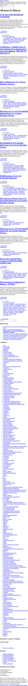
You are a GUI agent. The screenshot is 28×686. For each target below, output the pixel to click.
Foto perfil (5, 467)
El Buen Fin (6, 457)
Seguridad (5, 592)
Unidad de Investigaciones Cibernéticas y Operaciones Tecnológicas (13, 625)
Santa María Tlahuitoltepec (9, 588)
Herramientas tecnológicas (9, 473)
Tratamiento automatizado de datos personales (14, 619)
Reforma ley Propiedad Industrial (11, 106)
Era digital (5, 459)
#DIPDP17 (6, 351)
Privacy (5, 551)
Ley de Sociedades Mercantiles (10, 506)
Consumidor (6, 407)
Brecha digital (6, 374)
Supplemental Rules (8, 598)
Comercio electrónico (8, 391)
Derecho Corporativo (8, 659)
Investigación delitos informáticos (11, 497)
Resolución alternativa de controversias (12, 581)
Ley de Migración (7, 501)
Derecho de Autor (16, 38)
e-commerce (6, 456)
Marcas (24, 39)
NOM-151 (5, 539)
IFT (4, 477)
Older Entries (4, 319)
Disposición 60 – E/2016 (9, 453)
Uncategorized (6, 623)
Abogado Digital (7, 352)
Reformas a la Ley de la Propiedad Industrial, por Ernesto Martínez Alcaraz (14, 231)
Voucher (5, 633)
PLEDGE (5, 546)
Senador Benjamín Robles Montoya (12, 595)
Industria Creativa (18, 73)
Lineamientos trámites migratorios (11, 512)
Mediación (5, 520)
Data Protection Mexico (9, 421)
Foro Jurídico (6, 466)
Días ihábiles (6, 445)
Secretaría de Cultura (8, 589)
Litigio (4, 662)
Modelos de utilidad (8, 529)
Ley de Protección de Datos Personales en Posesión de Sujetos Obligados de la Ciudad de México (14, 504)
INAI (4, 480)
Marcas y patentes (7, 519)
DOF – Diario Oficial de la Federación (12, 329)
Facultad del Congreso (8, 463)
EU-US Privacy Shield (8, 460)
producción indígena (8, 554)
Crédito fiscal (6, 415)
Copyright (24, 273)
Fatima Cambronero (9, 36)
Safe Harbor (6, 585)
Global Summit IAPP (8, 468)
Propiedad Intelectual (8, 655)
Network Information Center (10, 534)
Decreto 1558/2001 (8, 424)
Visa (4, 630)
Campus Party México (20, 304)
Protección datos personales (10, 564)
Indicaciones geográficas (9, 483)
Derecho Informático (8, 432)
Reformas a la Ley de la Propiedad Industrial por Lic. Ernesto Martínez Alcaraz (14, 113)
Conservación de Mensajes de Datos (12, 403)
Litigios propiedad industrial (10, 515)
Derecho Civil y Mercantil (9, 661)
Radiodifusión (6, 570)
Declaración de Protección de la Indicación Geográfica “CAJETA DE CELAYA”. (13, 338)
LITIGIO (5, 513)
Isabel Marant (6, 498)
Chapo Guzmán (7, 384)
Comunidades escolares (9, 397)
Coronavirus (6, 412)
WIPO (16, 171)
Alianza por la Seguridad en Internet (12, 366)
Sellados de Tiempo (8, 593)
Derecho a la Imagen (8, 429)
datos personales (17, 306)
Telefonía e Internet (8, 612)
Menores (5, 523)
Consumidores (8, 38)
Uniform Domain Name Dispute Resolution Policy (15, 627)
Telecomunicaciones (8, 609)
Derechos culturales (19, 165)
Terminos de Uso (4, 685)
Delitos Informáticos (8, 425)
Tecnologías (6, 607)
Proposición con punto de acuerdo (11, 560)
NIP (4, 537)
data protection (17, 305)
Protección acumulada (14, 42)
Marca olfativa (6, 516)
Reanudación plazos (8, 571)
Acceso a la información (9, 355)
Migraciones (6, 526)
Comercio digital (7, 390)
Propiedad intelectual (14, 75)
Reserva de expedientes (19, 193)
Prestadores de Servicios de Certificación (13, 548)
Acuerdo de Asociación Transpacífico (12, 359)
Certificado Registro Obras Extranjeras (12, 381)
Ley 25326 (5, 499)
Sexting (5, 596)
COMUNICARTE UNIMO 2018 (12, 273)
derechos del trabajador (8, 439)
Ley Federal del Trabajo (9, 508)
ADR (4, 365)
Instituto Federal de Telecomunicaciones (13, 487)
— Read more (3, 31)
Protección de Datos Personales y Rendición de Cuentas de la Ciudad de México (14, 567)
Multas (4, 532)
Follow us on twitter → (9, 648)
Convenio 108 (6, 410)
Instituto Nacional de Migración (11, 488)
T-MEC (5, 600)
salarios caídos (6, 586)
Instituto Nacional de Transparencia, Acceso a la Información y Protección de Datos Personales (15, 490)
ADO (4, 363)
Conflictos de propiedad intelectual (11, 401)
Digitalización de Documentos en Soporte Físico (15, 446)
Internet (5, 494)
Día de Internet (6, 442)
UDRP (5, 620)
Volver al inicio (23, 685)
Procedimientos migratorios (9, 553)
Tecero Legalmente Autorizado (10, 606)
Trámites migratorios (8, 617)
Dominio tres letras (7, 454)
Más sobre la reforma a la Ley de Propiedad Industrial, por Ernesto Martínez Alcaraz (13, 200)
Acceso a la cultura (7, 353)
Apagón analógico (7, 369)
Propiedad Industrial (13, 40)
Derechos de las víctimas (9, 438)
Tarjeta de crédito (7, 603)
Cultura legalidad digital (9, 418)
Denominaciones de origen (9, 426)
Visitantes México (7, 631)
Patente (5, 543)
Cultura (5, 274)
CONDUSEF (6, 400)
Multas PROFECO (8, 533)
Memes (24, 309)
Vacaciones (6, 628)
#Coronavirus (6, 346)
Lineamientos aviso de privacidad (11, 511)
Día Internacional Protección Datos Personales (14, 443)
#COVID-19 (6, 348)
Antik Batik (6, 367)
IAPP (4, 474)
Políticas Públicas (7, 547)
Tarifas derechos (7, 602)
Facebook (21, 308)
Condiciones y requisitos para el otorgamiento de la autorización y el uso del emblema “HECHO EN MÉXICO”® (13, 50)
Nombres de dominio (8, 540)
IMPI (12, 39)
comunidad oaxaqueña (8, 396)
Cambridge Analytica (8, 377)
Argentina (5, 372)
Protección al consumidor (9, 563)
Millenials (5, 527)
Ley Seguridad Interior (8, 509)
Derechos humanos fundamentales (11, 167)
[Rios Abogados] (4, 0)
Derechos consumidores (9, 435)
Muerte (5, 530)
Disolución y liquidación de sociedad (12, 452)
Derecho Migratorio (8, 663)
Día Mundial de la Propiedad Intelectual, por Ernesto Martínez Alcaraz (13, 145)
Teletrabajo (6, 613)
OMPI (13, 169)
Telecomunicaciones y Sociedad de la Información (15, 610)
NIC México (6, 536)
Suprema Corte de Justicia (9, 599)
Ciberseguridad (7, 386)
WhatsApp (5, 634)
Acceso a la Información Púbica (11, 356)
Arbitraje (5, 370)
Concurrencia (6, 398)
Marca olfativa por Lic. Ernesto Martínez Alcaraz (12, 83)
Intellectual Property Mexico (10, 74)
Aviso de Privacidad (9, 304)
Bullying (5, 376)
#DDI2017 (5, 349)
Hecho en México (8, 73)
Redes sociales (12, 314)
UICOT (5, 621)
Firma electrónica (7, 464)
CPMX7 (11, 305)
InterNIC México (7, 495)
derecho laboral (7, 433)
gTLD (4, 470)
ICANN (5, 476)
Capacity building (7, 380)
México (5, 40)
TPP (4, 616)
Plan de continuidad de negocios (11, 544)
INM (4, 485)
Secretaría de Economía (9, 591)
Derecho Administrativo (9, 658)
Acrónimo (5, 358)
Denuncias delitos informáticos (10, 428)
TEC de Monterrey (7, 605)
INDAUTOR (17, 39)
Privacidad (10, 311)
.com (4, 345)
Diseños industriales (12, 189)
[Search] (16, 320)
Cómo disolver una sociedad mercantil (12, 393)
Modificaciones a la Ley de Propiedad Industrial (10, 177)
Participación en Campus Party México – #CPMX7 (12, 283)
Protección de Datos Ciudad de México (12, 565)
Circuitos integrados (9, 188)
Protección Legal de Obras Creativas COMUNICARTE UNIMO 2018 (11, 261)
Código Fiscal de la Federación (10, 389)
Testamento (6, 614)
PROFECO (6, 556)
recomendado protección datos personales (13, 572)
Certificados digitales (8, 383)
